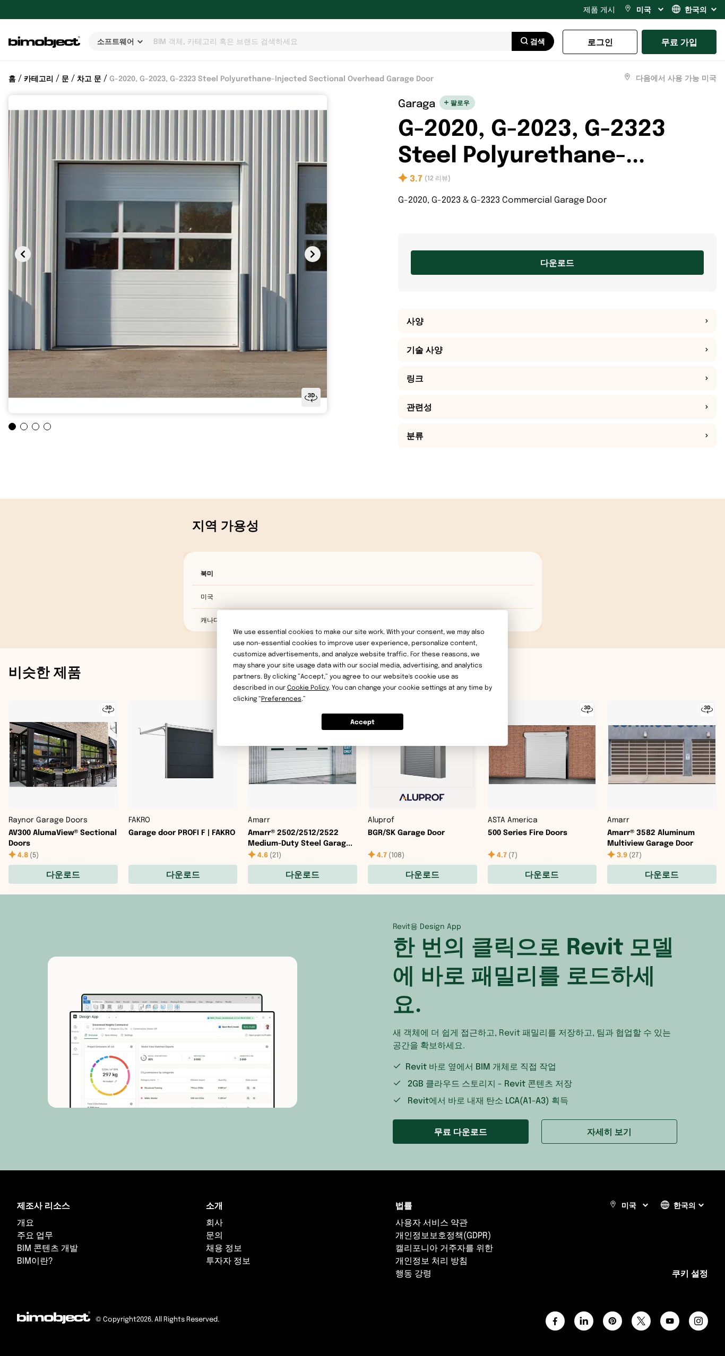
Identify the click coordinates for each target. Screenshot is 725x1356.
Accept (362, 721)
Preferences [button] (281, 698)
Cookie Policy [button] (308, 687)
